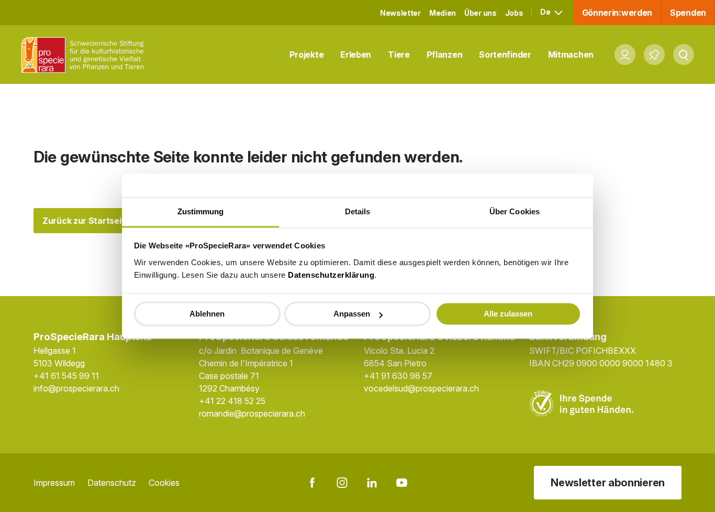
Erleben (355, 54)
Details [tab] (358, 211)
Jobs (514, 12)
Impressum (54, 482)
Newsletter (400, 12)
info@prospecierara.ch (76, 388)
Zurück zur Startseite (86, 220)
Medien (442, 12)
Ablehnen (207, 313)
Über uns (480, 12)
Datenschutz (111, 482)
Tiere (399, 54)
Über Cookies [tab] (514, 211)
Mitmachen (571, 54)
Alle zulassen (508, 313)
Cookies (164, 482)
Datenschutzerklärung (331, 274)
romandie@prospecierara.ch (252, 413)
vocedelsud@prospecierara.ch (421, 388)
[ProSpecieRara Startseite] (85, 54)
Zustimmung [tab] (200, 211)
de (546, 11)
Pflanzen (445, 54)
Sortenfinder (505, 54)
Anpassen (351, 313)
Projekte (306, 54)
